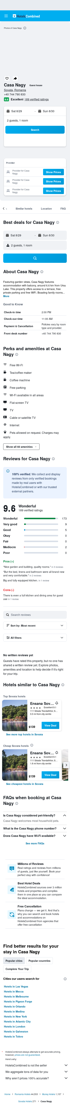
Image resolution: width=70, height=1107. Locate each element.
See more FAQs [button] (35, 843)
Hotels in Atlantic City (17, 1021)
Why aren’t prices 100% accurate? (27, 1078)
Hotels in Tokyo (13, 1036)
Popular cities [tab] (14, 960)
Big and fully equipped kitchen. (26, 580)
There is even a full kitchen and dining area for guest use (33, 597)
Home (7, 1094)
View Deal (50, 725)
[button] (6, 16)
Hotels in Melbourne (16, 996)
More (6, 296)
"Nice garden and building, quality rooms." (33, 567)
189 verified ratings (36, 99)
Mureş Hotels (48, 1094)
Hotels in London (14, 1026)
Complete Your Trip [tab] (17, 969)
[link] (24, 734)
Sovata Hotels (25, 1101)
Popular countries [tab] (39, 960)
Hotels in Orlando (14, 1006)
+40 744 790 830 (14, 94)
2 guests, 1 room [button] (17, 120)
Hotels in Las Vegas (16, 986)
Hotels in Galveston (16, 1031)
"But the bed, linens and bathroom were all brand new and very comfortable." (33, 573)
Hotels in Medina (14, 1011)
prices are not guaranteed (27, 1054)
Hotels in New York (15, 1016)
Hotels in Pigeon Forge (18, 1001)
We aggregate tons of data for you (26, 1072)
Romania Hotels (23, 1094)
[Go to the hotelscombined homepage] (26, 16)
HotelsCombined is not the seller (26, 1065)
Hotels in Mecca (14, 991)
